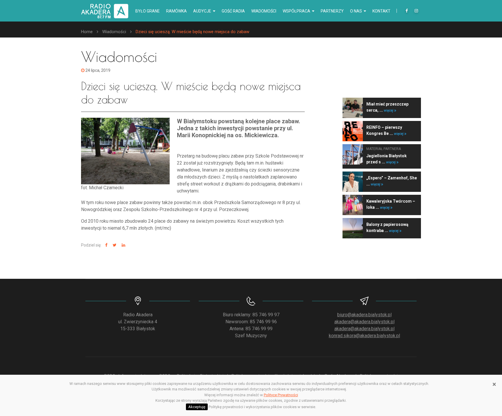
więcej (389, 110)
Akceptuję (196, 407)
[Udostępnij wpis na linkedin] (123, 245)
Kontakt (381, 11)
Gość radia (233, 11)
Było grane (147, 11)
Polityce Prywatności (281, 395)
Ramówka (176, 11)
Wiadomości (263, 11)
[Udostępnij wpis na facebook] (105, 245)
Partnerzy (332, 11)
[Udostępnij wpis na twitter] (114, 245)
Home (87, 31)
